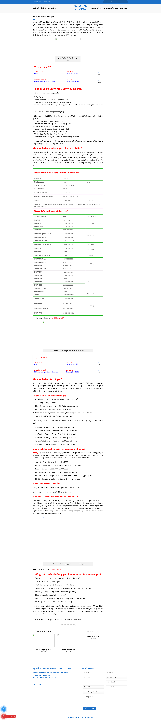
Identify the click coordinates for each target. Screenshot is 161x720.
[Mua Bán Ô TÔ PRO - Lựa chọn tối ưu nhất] (80, 8)
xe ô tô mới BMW (58, 318)
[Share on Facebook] (62, 625)
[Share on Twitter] (65, 625)
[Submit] (127, 2)
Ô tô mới (36, 8)
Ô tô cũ (43, 8)
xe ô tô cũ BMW (55, 569)
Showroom (124, 8)
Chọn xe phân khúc (111, 8)
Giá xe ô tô (52, 8)
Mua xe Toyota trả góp (43, 631)
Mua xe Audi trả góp (93, 631)
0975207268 (70, 80)
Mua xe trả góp (96, 8)
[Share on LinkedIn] (74, 625)
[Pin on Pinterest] (71, 625)
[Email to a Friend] (68, 625)
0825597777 (70, 72)
